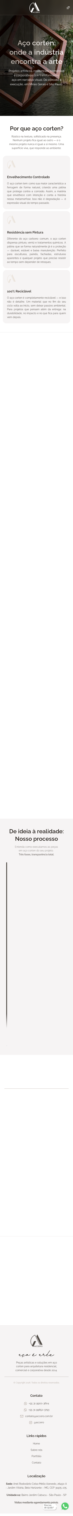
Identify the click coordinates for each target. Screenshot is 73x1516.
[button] (10, 1180)
